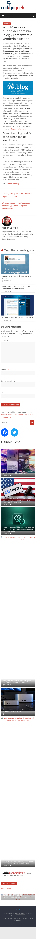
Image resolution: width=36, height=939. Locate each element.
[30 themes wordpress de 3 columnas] (17, 296)
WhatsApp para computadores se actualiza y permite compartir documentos (16, 206)
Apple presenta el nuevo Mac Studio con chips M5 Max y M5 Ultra (18, 711)
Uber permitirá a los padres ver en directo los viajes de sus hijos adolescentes (19, 472)
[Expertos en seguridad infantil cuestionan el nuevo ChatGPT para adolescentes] (18, 718)
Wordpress (7, 23)
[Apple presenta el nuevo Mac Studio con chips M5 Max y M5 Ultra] (18, 689)
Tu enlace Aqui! (6, 888)
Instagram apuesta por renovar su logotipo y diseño (17, 195)
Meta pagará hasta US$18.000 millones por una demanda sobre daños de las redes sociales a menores (17, 500)
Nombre (5, 369)
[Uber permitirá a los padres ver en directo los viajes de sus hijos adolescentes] (18, 450)
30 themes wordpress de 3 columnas (17, 317)
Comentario (6, 340)
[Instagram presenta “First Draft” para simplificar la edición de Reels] (18, 537)
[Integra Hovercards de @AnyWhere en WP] (15, 255)
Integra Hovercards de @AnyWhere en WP (16, 277)
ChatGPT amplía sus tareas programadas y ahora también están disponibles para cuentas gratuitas (18, 529)
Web (2, 393)
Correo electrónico (9, 381)
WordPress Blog (12, 184)
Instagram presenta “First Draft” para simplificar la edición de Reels (17, 682)
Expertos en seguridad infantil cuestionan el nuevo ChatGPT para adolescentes (18, 862)
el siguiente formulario (19, 129)
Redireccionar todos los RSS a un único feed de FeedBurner (16, 287)
